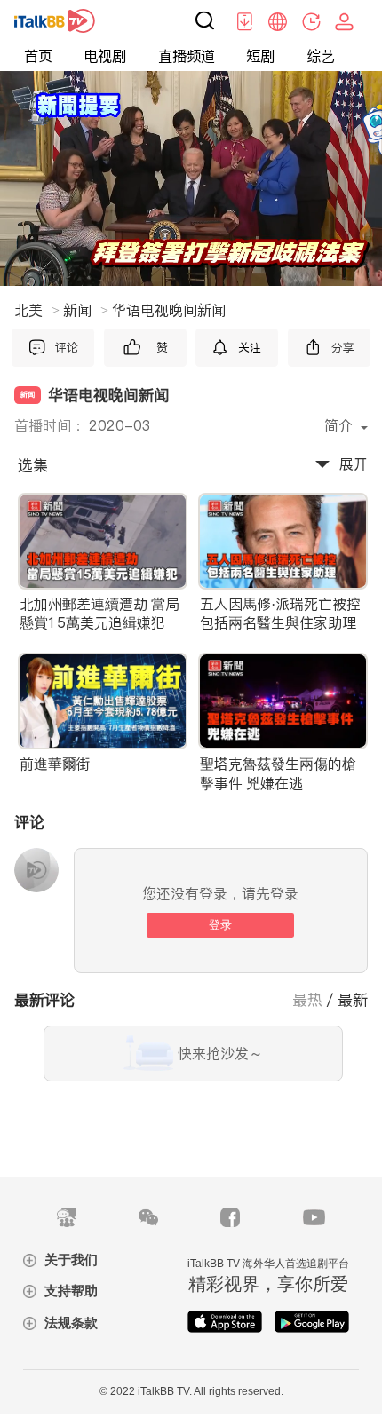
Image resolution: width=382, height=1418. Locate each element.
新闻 (85, 310)
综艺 (320, 56)
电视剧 (105, 56)
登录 (220, 924)
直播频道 (186, 56)
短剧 (260, 56)
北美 (37, 310)
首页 (38, 56)
